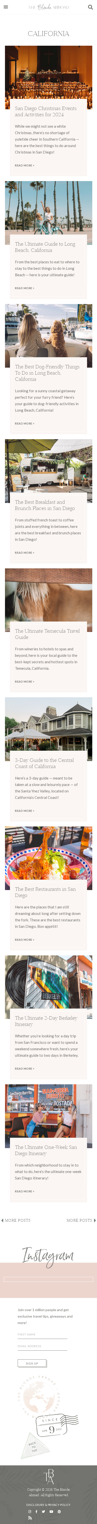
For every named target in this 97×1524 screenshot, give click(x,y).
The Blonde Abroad (48, 7)
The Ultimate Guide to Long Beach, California (45, 247)
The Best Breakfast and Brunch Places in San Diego (45, 505)
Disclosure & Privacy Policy (48, 1504)
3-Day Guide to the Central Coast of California (44, 763)
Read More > (25, 165)
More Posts (18, 1220)
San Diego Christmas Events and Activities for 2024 (46, 111)
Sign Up (32, 1363)
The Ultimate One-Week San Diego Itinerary (46, 1150)
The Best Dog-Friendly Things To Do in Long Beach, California (47, 372)
